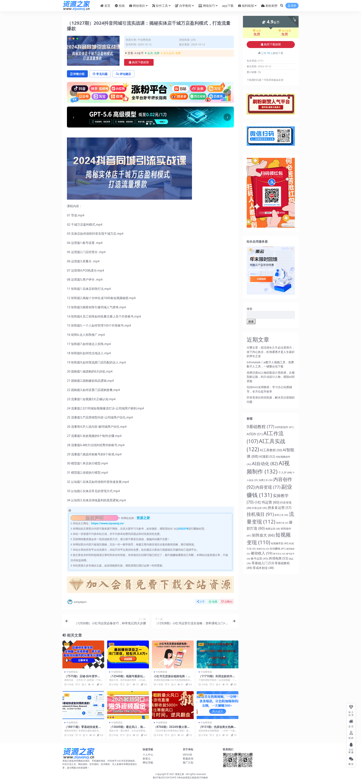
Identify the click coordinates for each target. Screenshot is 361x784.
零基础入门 (263, 563)
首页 (107, 6)
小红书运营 (266, 502)
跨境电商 (278, 558)
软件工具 (162, 6)
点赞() (228, 601)
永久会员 (286, 30)
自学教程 (185, 6)
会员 (258, 30)
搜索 (249, 309)
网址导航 (148, 762)
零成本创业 (263, 568)
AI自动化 (265, 463)
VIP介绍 (187, 754)
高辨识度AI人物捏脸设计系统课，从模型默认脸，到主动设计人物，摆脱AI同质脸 (271, 377)
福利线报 (248, 6)
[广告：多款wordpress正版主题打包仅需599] (150, 586)
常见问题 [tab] (102, 74)
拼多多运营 (279, 507)
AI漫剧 (267, 456)
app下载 (228, 6)
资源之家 (179, 774)
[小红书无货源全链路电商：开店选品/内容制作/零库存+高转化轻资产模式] (173, 654)
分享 (202, 601)
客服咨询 (188, 758)
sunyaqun (80, 602)
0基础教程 (260, 426)
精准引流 (263, 548)
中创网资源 (144, 39)
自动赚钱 (277, 548)
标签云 (147, 758)
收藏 (214, 601)
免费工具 (266, 480)
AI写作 (255, 434)
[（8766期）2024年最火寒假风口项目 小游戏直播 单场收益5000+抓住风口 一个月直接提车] (173, 705)
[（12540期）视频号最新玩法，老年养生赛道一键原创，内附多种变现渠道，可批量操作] (128, 654)
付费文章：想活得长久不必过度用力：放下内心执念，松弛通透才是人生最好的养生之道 (271, 352)
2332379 (183, 528)
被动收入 (261, 553)
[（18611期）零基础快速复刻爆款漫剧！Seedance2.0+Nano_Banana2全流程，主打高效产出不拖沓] (83, 705)
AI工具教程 (271, 450)
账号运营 (259, 558)
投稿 (122, 6)
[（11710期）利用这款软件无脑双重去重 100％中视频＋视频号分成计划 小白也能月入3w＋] (217, 654)
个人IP (285, 472)
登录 (293, 5)
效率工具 (281, 515)
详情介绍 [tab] (78, 74)
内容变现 (268, 487)
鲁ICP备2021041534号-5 (165, 777)
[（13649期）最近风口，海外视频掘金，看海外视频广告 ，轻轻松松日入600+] (128, 705)
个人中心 (148, 754)
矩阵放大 (263, 535)
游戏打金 (282, 522)
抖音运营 (259, 508)
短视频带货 (279, 543)
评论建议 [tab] (125, 74)
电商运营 (272, 528)
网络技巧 (209, 6)
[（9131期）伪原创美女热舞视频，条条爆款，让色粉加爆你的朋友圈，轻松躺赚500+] (217, 705)
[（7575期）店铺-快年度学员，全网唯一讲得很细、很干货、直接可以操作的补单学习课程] (83, 654)
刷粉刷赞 (271, 6)
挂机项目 (260, 514)
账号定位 (279, 553)
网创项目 (139, 6)
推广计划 (188, 762)
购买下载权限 (140, 62)
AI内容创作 (284, 427)
